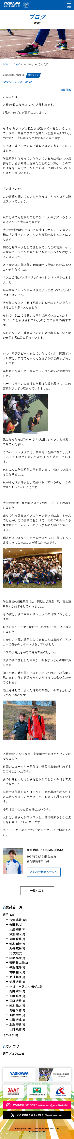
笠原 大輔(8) (17, 981)
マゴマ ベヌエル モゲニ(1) (26, 986)
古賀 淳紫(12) (18, 919)
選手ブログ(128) (13, 1053)
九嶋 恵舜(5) (17, 948)
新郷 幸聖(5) (17, 1015)
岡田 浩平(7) (17, 991)
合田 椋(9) (15, 924)
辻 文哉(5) (15, 953)
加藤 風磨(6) (17, 996)
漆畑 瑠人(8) (17, 934)
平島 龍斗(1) (17, 967)
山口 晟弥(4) (17, 1029)
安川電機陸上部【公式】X (40, 1115)
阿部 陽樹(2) (17, 958)
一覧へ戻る (37, 890)
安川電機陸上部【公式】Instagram (39, 1105)
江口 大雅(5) (17, 1000)
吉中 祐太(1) (17, 972)
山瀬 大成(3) (17, 1019)
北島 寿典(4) (17, 1024)
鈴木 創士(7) (17, 943)
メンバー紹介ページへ (43, 871)
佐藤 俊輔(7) (17, 938)
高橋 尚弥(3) (17, 1010)
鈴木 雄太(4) (17, 1005)
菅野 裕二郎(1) (18, 962)
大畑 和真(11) (18, 929)
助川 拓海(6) (17, 977)
